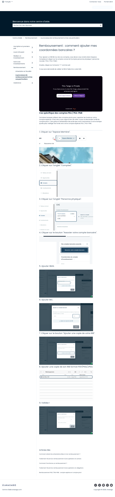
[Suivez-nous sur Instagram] (107, 485)
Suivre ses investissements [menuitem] (19, 63)
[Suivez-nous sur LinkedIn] (103, 485)
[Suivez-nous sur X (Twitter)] (99, 485)
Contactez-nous (95, 2)
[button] (32, 46)
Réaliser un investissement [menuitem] (18, 57)
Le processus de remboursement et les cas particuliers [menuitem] (23, 77)
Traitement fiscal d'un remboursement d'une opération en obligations (61, 468)
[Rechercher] (100, 25)
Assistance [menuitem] (17, 83)
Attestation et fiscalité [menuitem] (23, 71)
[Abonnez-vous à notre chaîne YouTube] (111, 485)
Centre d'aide (17, 38)
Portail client (108, 2)
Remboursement (31, 38)
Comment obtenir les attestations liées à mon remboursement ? (59, 454)
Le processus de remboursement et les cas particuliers (60, 38)
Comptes (42, 59)
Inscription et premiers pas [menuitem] (21, 47)
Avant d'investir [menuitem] (18, 52)
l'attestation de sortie (66, 121)
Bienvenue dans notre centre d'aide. (31, 21)
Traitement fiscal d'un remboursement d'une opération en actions (60, 459)
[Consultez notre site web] (95, 485)
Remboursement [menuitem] (19, 67)
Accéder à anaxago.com (102, 7)
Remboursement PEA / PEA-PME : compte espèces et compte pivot (60, 472)
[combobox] (56, 25)
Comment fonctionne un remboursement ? (53, 463)
